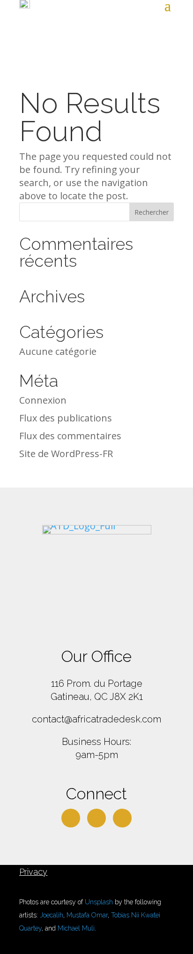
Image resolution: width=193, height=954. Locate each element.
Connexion (43, 400)
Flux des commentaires (70, 435)
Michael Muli (76, 928)
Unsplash (99, 902)
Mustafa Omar (87, 915)
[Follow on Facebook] (70, 818)
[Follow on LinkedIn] (96, 818)
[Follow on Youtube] (122, 818)
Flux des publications (65, 418)
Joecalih (51, 915)
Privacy (33, 872)
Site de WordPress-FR (66, 453)
